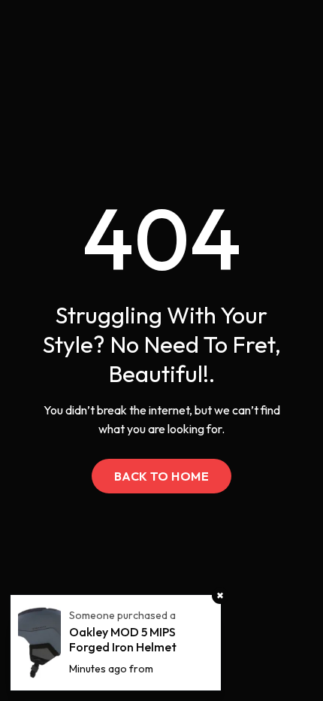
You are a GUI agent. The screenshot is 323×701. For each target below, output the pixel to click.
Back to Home (162, 476)
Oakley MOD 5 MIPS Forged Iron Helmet (123, 639)
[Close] (220, 595)
